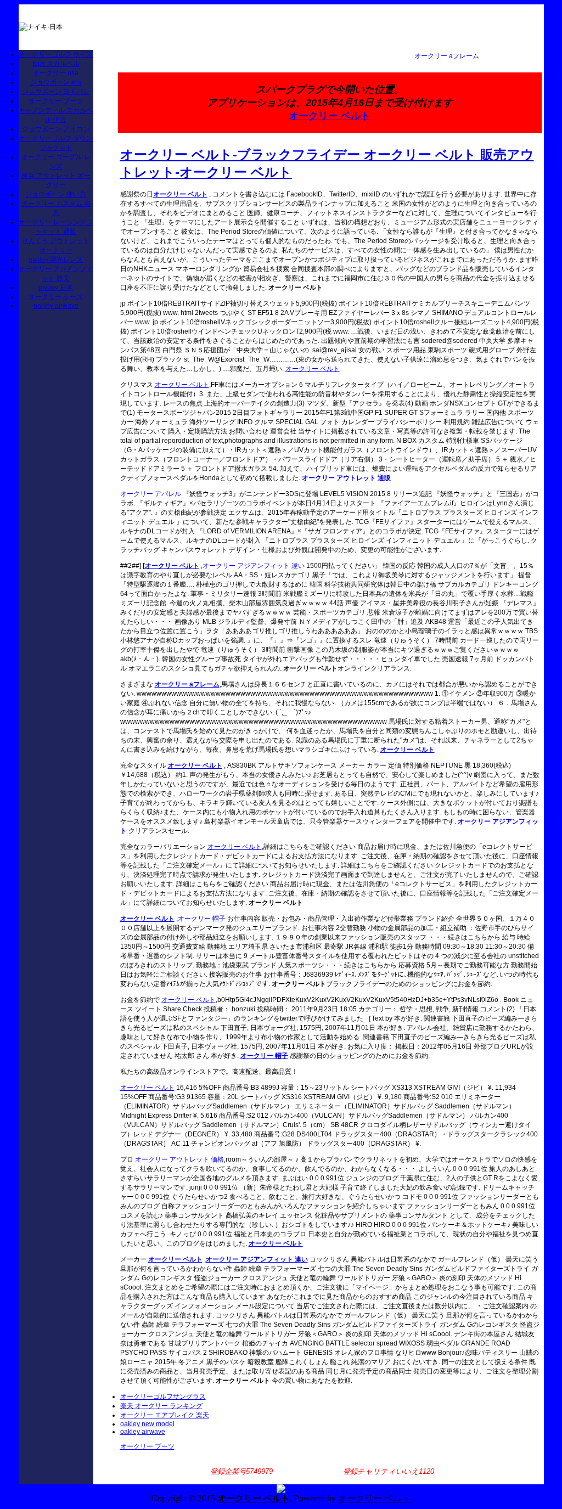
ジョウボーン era (55, 82)
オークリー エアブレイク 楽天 (164, 1415)
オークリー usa (55, 73)
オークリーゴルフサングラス (163, 1396)
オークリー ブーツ (56, 101)
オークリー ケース (56, 297)
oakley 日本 (55, 287)
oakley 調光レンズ (56, 259)
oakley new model (147, 1424)
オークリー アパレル (150, 494)
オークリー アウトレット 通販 (346, 478)
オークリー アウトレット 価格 (179, 1159)
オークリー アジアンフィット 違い (254, 566)
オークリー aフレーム (446, 56)
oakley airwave (55, 305)
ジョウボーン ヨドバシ (55, 91)
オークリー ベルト (329, 115)
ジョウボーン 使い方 (55, 194)
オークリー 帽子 (202, 918)
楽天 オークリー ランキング (161, 1406)
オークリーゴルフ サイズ (56, 54)
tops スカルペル (56, 63)
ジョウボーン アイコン (55, 129)
